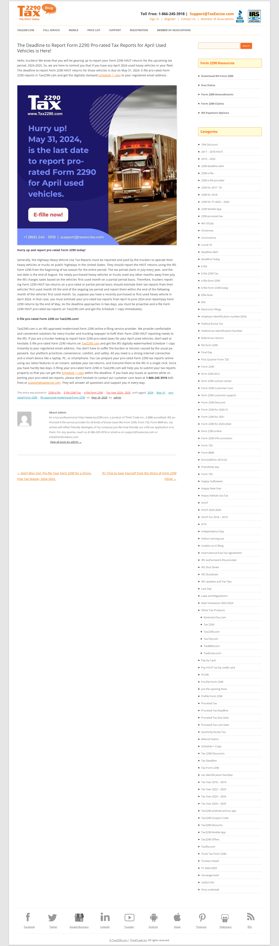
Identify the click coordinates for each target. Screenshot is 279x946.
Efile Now (207, 295)
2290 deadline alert (212, 166)
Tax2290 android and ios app (218, 811)
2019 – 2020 (208, 159)
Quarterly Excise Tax (213, 732)
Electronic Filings (211, 309)
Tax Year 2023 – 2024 (213, 796)
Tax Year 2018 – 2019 (213, 782)
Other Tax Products (213, 610)
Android (153, 927)
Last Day (206, 588)
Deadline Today (210, 259)
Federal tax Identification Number (221, 331)
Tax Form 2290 (210, 768)
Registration (139, 30)
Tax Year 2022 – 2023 (213, 789)
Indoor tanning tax (212, 538)
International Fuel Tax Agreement (221, 553)
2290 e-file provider (212, 180)
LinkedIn (105, 927)
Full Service (51, 30)
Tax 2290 (209, 624)
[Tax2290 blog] (36, 19)
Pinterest (201, 927)
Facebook (29, 927)
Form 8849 (207, 452)
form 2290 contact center (216, 381)
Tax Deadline (209, 760)
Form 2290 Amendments (217, 94)
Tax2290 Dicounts (212, 825)
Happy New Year (211, 488)
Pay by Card (208, 660)
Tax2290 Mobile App (213, 832)
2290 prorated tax (212, 216)
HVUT (204, 503)
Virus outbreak (210, 889)
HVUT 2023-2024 (211, 510)
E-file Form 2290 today (214, 288)
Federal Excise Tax (212, 323)
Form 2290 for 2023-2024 (216, 424)
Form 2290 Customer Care (217, 388)
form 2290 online (211, 431)
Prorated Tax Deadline (214, 710)
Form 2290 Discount (213, 402)
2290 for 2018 (209, 194)
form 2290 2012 (210, 374)
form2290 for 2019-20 (214, 460)
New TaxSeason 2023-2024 (217, 603)
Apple (177, 927)
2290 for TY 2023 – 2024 (215, 202)
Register (170, 19)
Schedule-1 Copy (211, 746)
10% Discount (209, 144)
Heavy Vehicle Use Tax (214, 495)
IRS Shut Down (210, 567)
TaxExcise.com (212, 653)
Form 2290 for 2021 (212, 417)
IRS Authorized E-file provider (219, 560)
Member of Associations (217, 19)
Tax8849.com (212, 646)
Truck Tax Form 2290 (213, 854)
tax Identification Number (217, 775)
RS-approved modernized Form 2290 (62, 397)
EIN (203, 302)
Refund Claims (210, 739)
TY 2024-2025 (209, 868)
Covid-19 (206, 245)
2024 (150, 392)
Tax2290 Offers (210, 839)
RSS (250, 927)
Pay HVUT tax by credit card (218, 667)
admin (117, 397)
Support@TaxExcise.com (212, 13)
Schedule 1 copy (109, 75)
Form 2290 (207, 366)
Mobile (73, 30)
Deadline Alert (209, 252)
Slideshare (226, 927)
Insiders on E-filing (212, 546)
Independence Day (212, 531)
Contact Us (188, 19)
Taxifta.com (208, 846)
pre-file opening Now (214, 689)
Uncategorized (210, 875)
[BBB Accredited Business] (240, 16)
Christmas (207, 230)
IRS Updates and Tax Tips (216, 581)
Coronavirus (208, 237)
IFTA (203, 524)
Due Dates (208, 85)
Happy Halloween (212, 481)
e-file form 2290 (93, 392)
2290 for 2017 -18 (211, 187)
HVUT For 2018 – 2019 (214, 517)
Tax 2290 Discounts (212, 753)
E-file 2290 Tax (72, 392)
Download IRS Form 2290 (217, 76)
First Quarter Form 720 (215, 359)
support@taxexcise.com (44, 383)
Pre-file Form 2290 (212, 682)
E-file (204, 266)
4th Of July (207, 223)
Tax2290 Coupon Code (215, 818)
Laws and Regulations (214, 596)
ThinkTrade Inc (138, 940)
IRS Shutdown (209, 574)
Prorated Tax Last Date (215, 725)
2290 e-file (54, 392)
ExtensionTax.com (215, 617)
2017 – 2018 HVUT (212, 152)
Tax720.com (211, 639)
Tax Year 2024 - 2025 (118, 392)
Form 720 (207, 445)
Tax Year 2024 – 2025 (213, 803)
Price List (93, 30)
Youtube (129, 927)
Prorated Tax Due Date (215, 717)
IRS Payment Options (215, 113)
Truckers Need (210, 861)
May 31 (160, 392)
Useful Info (207, 882)
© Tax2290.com (118, 940)
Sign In (154, 19)
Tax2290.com (25, 30)
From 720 (207, 474)
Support (115, 30)
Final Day (206, 352)
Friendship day (210, 467)
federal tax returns (212, 338)
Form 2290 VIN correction (216, 438)
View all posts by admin (66, 442)
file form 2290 (209, 345)
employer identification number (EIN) (224, 316)
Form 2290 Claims (212, 103)
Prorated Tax (209, 703)
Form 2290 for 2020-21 (214, 409)
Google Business (79, 927)
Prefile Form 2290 (211, 696)
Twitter (53, 927)
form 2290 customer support (218, 395)
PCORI (205, 674)
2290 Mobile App (211, 209)
